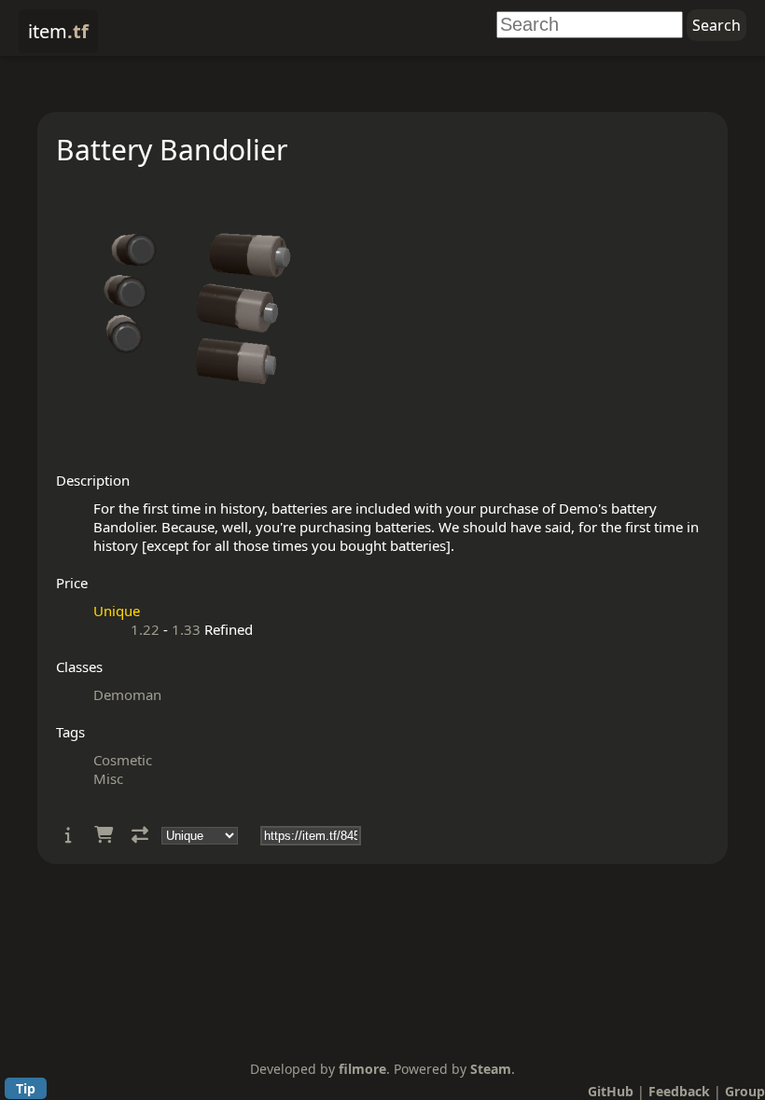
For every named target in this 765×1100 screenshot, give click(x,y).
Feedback (679, 1091)
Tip (25, 1088)
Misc (108, 778)
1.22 (145, 629)
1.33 (186, 629)
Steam (490, 1069)
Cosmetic (122, 759)
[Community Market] (103, 835)
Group (745, 1091)
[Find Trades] (140, 835)
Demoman (127, 694)
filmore (362, 1069)
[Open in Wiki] (68, 835)
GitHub (610, 1091)
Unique (116, 610)
